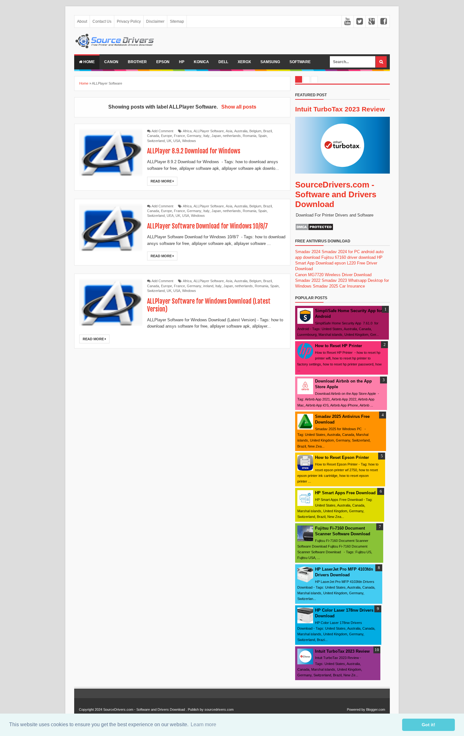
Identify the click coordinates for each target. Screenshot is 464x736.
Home (88, 62)
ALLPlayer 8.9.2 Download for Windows (193, 151)
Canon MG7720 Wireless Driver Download (333, 274)
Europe (166, 136)
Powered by (356, 709)
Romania (249, 136)
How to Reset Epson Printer (342, 457)
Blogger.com (375, 709)
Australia (240, 131)
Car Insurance (352, 286)
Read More (162, 181)
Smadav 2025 (325, 286)
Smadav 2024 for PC (341, 251)
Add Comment (162, 131)
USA (176, 141)
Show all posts (238, 107)
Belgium (255, 131)
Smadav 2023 (334, 280)
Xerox (244, 62)
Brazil (267, 131)
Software (300, 62)
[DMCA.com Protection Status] (314, 229)
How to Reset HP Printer (338, 345)
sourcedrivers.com (219, 709)
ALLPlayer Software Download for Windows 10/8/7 (207, 226)
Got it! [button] (428, 724)
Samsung (270, 62)
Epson (163, 62)
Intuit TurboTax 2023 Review (340, 109)
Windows (189, 141)
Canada (153, 136)
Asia (229, 131)
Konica (201, 62)
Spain (262, 136)
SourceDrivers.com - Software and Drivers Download (335, 194)
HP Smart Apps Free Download (345, 492)
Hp (181, 62)
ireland (208, 286)
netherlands (232, 136)
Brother (137, 62)
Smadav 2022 (307, 280)
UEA (170, 215)
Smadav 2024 (307, 251)
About (82, 21)
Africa (187, 131)
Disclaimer (155, 21)
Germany (194, 136)
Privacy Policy (129, 21)
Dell (223, 62)
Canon (111, 62)
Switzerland (156, 141)
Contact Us (101, 21)
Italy (206, 136)
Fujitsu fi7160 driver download (348, 257)
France (179, 136)
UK (169, 141)
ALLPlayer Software (208, 131)
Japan (216, 136)
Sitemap (177, 21)
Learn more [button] (203, 724)
